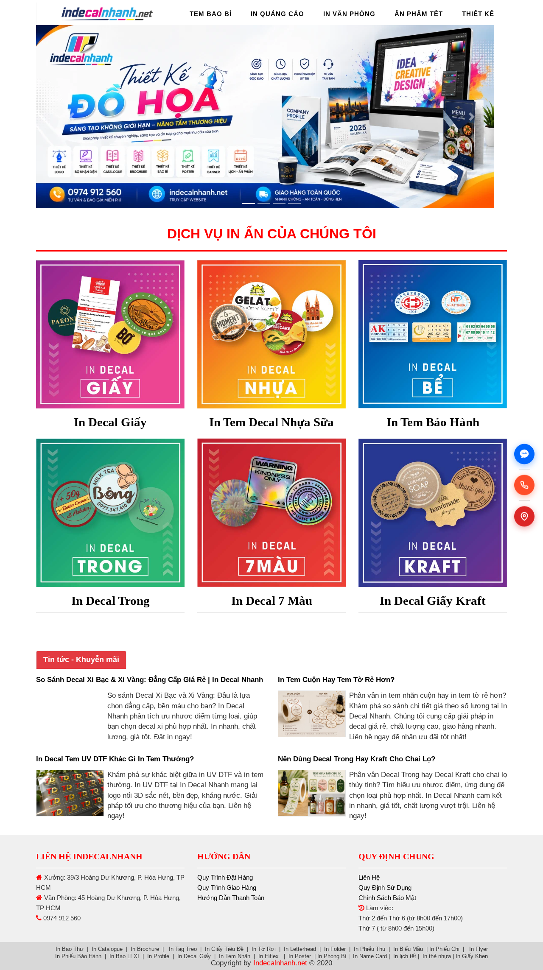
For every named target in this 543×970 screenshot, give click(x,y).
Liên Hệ (369, 877)
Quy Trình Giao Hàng (226, 887)
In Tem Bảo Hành (432, 422)
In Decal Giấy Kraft (433, 600)
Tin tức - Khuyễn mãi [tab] (81, 659)
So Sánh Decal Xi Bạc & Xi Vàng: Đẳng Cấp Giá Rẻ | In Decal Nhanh (149, 680)
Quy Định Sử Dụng (384, 887)
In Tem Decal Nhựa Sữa (271, 422)
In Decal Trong (110, 600)
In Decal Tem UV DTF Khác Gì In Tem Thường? (115, 759)
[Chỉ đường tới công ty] (524, 516)
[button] (71, 116)
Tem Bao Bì (211, 13)
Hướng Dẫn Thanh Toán (230, 897)
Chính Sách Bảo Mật (387, 897)
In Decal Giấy (110, 422)
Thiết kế (478, 13)
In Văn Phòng (349, 13)
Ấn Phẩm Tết (419, 13)
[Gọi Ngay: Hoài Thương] (524, 485)
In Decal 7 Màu (271, 600)
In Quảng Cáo (277, 13)
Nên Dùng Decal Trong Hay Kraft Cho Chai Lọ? (356, 759)
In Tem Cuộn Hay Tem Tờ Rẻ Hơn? (336, 680)
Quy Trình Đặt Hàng (225, 877)
